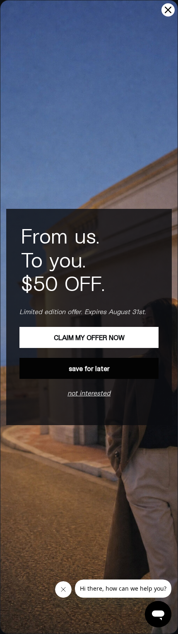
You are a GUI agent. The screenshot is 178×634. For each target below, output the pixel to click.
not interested (89, 393)
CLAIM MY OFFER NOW (89, 337)
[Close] (168, 10)
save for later (89, 368)
